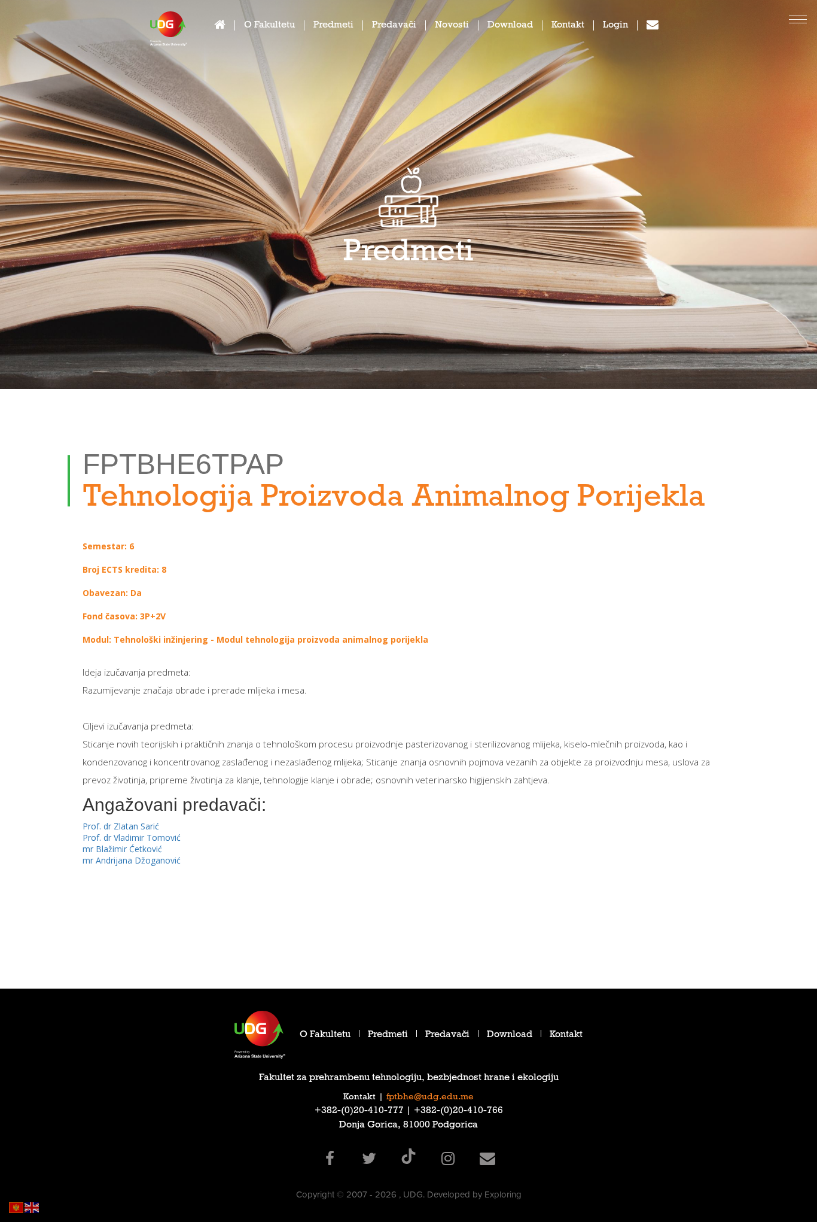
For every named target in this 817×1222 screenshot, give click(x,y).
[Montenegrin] (17, 1206)
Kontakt (567, 26)
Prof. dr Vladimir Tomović (132, 837)
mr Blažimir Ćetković (122, 849)
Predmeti (333, 26)
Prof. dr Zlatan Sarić (121, 826)
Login (615, 26)
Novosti (452, 26)
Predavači (394, 26)
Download (510, 26)
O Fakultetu (269, 26)
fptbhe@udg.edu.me (430, 1097)
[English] (32, 1206)
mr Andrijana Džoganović (132, 860)
